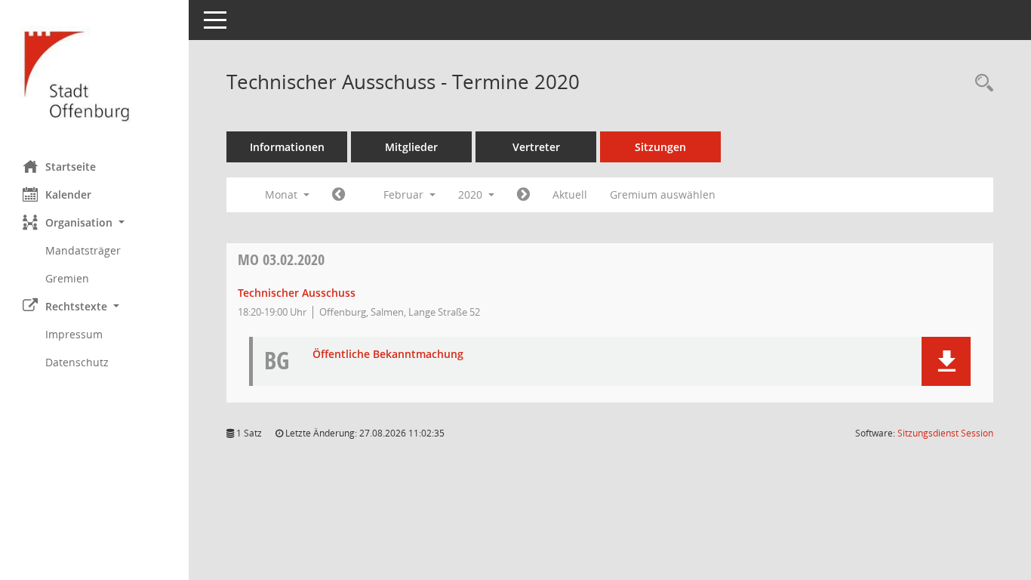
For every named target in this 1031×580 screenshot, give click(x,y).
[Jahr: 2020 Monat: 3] (523, 194)
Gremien (67, 278)
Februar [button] (404, 194)
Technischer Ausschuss (296, 292)
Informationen (287, 147)
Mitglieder (411, 147)
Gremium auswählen (663, 194)
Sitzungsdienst (945, 433)
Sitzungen (660, 147)
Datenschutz (77, 362)
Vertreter (536, 147)
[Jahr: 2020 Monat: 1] (338, 194)
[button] (94, 222)
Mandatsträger (83, 250)
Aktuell (569, 194)
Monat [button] (282, 194)
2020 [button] (471, 194)
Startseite (70, 166)
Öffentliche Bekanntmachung (387, 354)
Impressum (74, 334)
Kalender (68, 194)
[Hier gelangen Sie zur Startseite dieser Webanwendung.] (94, 74)
